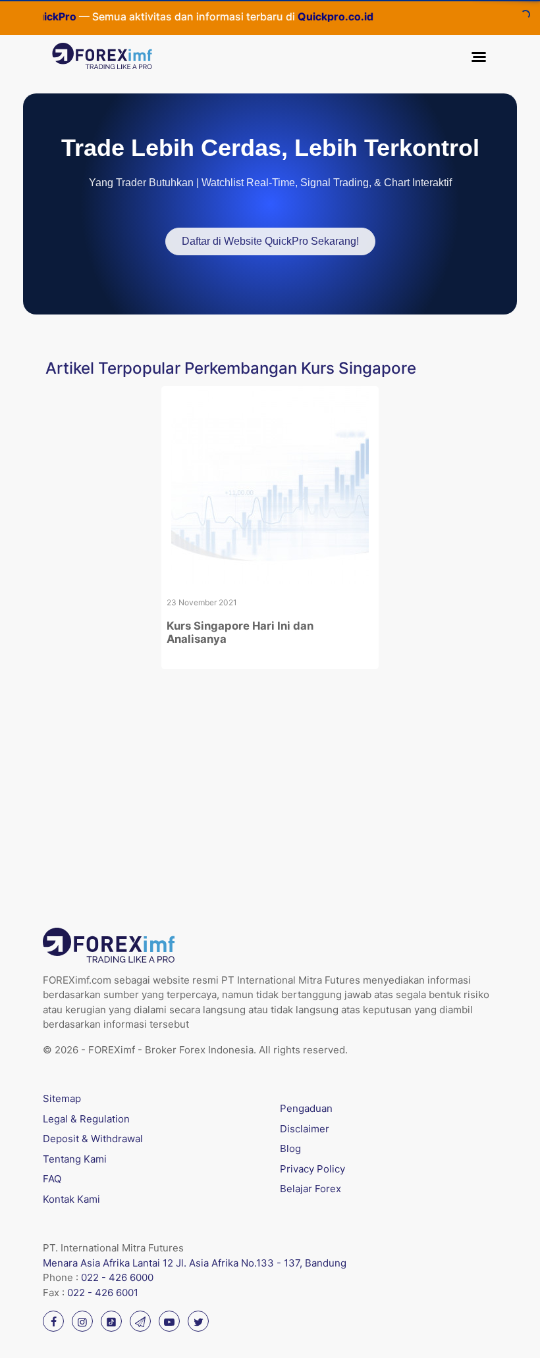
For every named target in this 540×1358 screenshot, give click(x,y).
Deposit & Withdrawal (93, 1138)
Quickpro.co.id (319, 16)
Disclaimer (304, 1128)
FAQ (52, 1178)
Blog (290, 1148)
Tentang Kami (75, 1159)
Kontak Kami (71, 1199)
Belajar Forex (310, 1188)
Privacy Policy (312, 1169)
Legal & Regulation (86, 1119)
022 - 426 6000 (117, 1277)
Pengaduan (306, 1108)
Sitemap (62, 1098)
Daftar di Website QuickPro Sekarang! (270, 241)
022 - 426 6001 (102, 1292)
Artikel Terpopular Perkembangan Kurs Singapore (230, 368)
